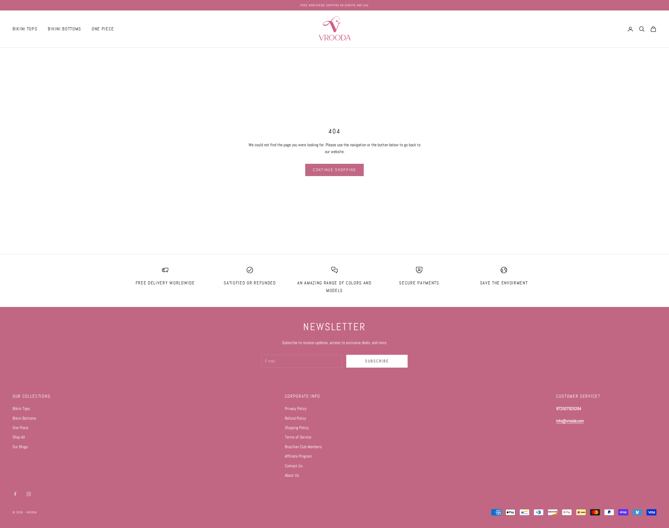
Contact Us (294, 466)
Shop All (19, 437)
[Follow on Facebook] (15, 494)
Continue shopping (334, 169)
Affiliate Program (298, 456)
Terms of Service (298, 437)
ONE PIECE (103, 29)
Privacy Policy (296, 408)
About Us (292, 475)
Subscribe (377, 360)
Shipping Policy (297, 427)
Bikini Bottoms (24, 418)
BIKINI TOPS (25, 29)
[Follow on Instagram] (28, 494)
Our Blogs (20, 447)
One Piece (20, 427)
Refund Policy (295, 418)
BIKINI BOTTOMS (64, 29)
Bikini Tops (21, 408)
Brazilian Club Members (303, 447)
